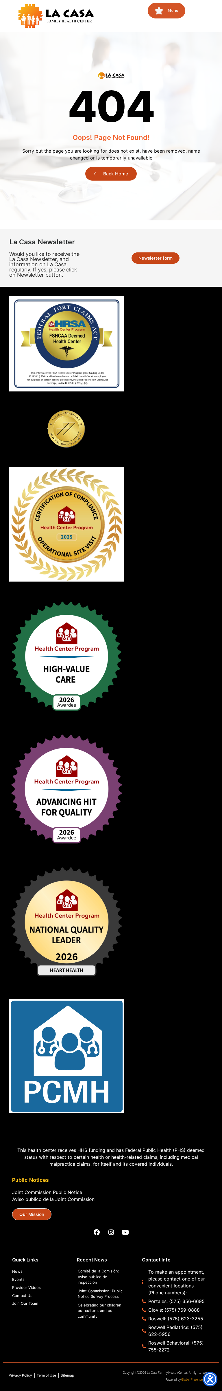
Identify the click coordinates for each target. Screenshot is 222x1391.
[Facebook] (96, 1232)
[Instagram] (111, 1232)
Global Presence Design (196, 1379)
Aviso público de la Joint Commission (53, 1199)
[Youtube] (125, 1232)
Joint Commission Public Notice (47, 1192)
